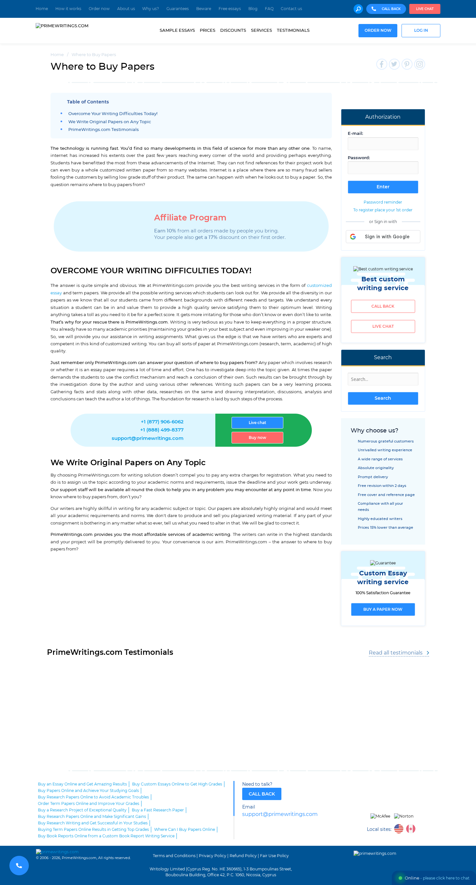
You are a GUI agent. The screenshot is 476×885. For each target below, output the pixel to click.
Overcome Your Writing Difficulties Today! (112, 114)
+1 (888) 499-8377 (162, 430)
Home (42, 9)
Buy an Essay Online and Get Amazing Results (82, 784)
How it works (68, 9)
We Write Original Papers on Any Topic (109, 122)
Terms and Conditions (174, 856)
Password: (359, 158)
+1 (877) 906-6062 (162, 421)
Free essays (230, 9)
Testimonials (293, 30)
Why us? (150, 9)
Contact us (291, 9)
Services (261, 30)
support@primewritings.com (148, 438)
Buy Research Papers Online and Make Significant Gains (92, 817)
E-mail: (355, 134)
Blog (252, 9)
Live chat (425, 9)
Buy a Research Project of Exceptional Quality (82, 810)
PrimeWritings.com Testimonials (103, 130)
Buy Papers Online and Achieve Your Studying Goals (88, 791)
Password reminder (383, 202)
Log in (421, 30)
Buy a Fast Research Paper (158, 810)
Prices (207, 30)
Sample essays (177, 30)
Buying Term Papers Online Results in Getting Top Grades (93, 830)
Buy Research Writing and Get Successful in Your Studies (93, 823)
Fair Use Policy (274, 856)
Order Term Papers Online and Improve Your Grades (88, 804)
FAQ (269, 9)
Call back (382, 306)
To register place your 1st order (383, 210)
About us (126, 9)
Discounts (233, 30)
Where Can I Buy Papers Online (184, 830)
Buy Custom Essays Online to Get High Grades (177, 784)
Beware (203, 9)
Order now (99, 9)
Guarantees (177, 9)
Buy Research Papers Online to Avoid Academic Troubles (93, 797)
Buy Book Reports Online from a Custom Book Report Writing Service (106, 836)
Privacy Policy (212, 856)
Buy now (257, 438)
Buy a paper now (382, 609)
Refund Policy (243, 856)
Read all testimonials (396, 652)
